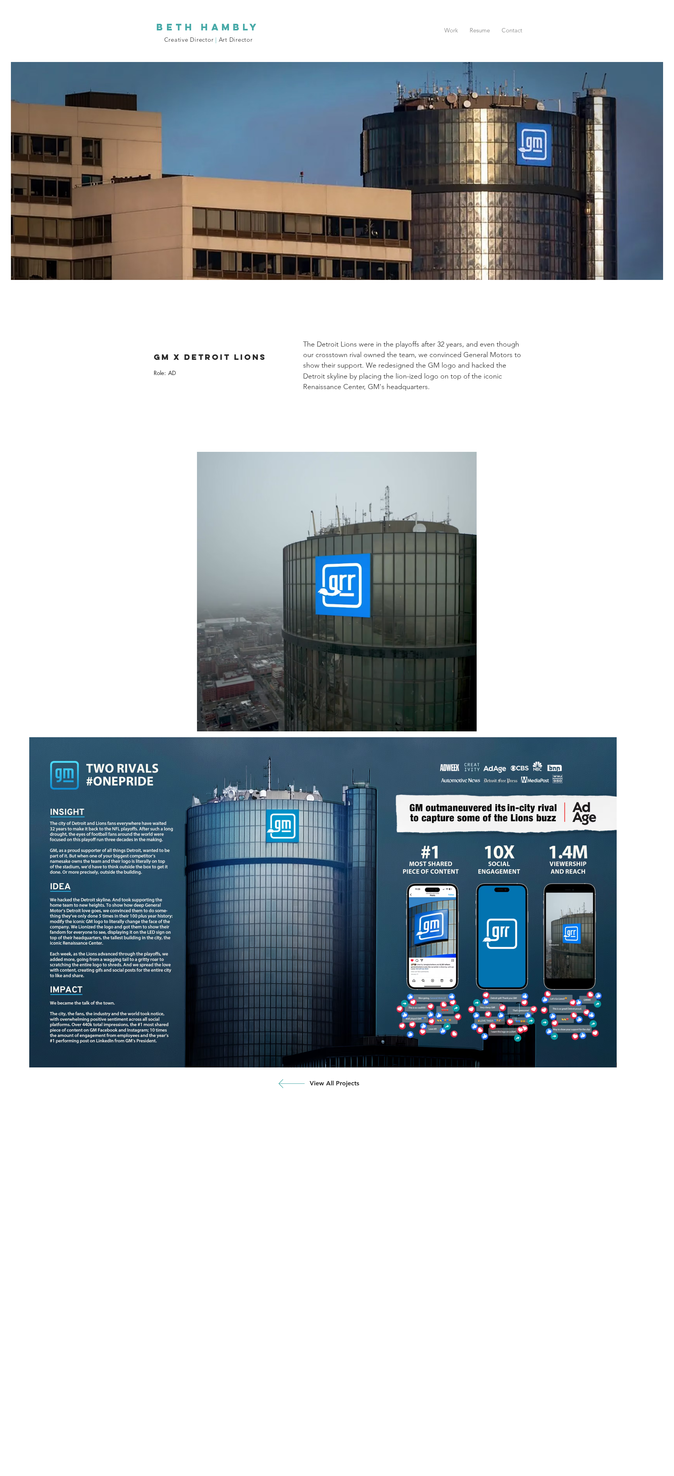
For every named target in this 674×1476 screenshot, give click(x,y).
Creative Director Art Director (208, 39)
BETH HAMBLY (208, 27)
